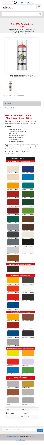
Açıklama (8, 103)
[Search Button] (40, 14)
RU (29, 3)
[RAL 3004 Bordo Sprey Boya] (10, 86)
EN (26, 3)
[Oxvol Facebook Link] (12, 3)
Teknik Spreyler (20, 440)
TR (22, 3)
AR (33, 3)
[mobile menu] (38, 7)
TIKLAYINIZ (11, 154)
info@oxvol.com (12, 436)
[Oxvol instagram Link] (16, 3)
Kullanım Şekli (9, 108)
